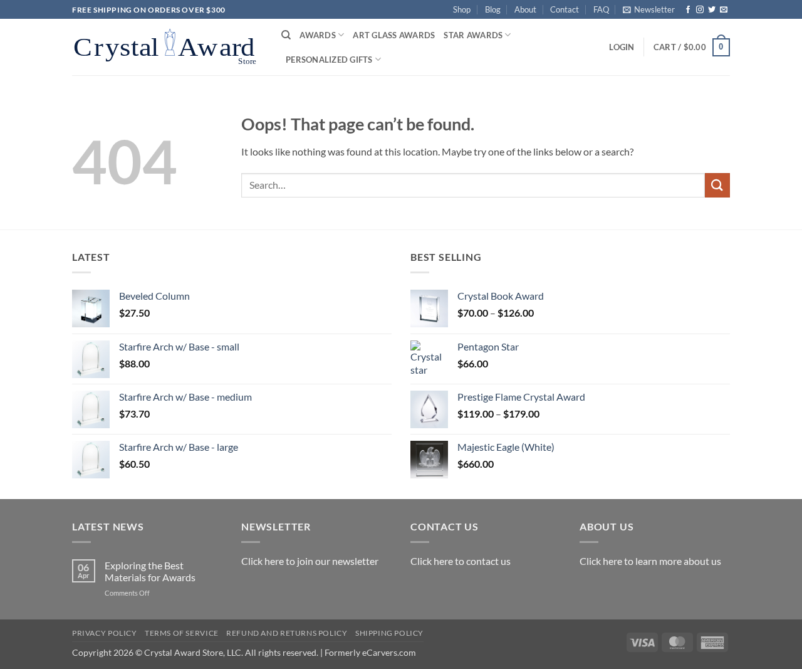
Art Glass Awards (394, 35)
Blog (493, 9)
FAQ (601, 9)
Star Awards (473, 35)
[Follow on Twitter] (712, 10)
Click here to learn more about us (650, 561)
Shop (462, 9)
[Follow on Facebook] (688, 10)
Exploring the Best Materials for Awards (150, 571)
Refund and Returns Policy (286, 633)
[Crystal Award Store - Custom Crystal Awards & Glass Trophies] (167, 47)
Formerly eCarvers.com (370, 652)
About (525, 9)
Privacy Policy (104, 633)
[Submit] (717, 185)
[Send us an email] (723, 10)
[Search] (286, 35)
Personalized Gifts (329, 60)
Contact (564, 9)
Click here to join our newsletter (309, 561)
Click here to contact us (460, 561)
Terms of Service (182, 633)
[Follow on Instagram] (700, 10)
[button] (649, 9)
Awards (317, 35)
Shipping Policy (389, 633)
